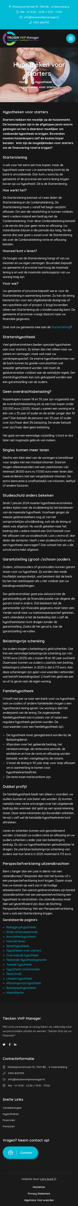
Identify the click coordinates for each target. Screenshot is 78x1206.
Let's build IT (48, 1179)
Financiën (9, 1120)
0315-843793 (41, 22)
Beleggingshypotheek (21, 927)
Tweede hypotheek (19, 964)
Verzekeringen (12, 1107)
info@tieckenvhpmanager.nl (41, 17)
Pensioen (9, 1126)
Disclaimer (39, 1187)
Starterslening (60, 327)
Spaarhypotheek (17, 946)
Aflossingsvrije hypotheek (23, 983)
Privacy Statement (39, 1193)
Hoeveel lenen (15, 941)
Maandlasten (15, 992)
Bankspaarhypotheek (21, 988)
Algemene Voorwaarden (39, 1200)
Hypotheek (43, 82)
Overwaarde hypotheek (22, 955)
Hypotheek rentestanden (23, 969)
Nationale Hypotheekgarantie (26, 960)
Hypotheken (11, 1114)
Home (23, 82)
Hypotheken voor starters (23, 950)
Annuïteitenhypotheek (21, 936)
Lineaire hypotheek (19, 978)
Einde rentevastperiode (22, 932)
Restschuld (13, 974)
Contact (26, 1152)
